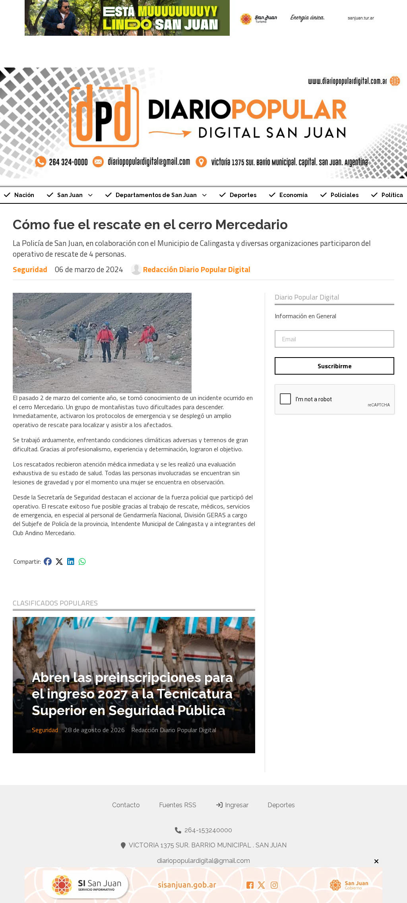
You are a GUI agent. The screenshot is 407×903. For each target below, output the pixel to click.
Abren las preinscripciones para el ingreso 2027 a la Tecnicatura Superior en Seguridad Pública (132, 694)
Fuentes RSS (177, 805)
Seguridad (30, 269)
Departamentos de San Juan (156, 195)
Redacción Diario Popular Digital (196, 269)
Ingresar (235, 805)
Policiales (345, 195)
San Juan (70, 195)
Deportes (243, 195)
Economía (293, 195)
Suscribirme (335, 366)
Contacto (126, 805)
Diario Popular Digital (307, 297)
